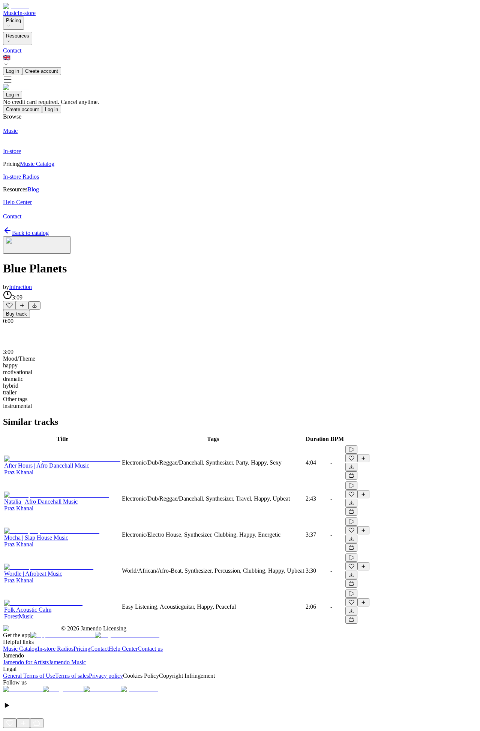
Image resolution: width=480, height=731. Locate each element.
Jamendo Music (67, 662)
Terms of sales (72, 675)
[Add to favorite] (9, 305)
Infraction (20, 287)
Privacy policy (106, 675)
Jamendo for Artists (26, 662)
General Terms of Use (29, 675)
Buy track (16, 314)
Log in (12, 71)
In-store (27, 13)
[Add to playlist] (22, 305)
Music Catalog (20, 648)
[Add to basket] (351, 475)
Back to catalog (30, 233)
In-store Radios (56, 648)
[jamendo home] (16, 6)
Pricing (13, 20)
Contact (12, 50)
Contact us (150, 648)
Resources (17, 36)
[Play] (37, 245)
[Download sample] (34, 305)
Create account (41, 71)
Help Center (123, 648)
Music (10, 13)
